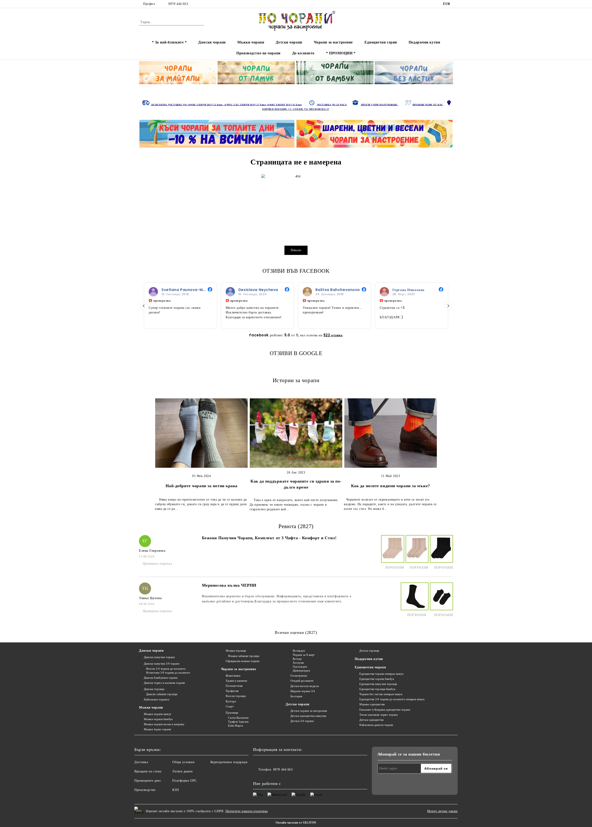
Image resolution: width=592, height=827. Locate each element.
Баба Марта (235, 725)
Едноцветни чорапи (370, 667)
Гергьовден (300, 666)
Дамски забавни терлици (161, 694)
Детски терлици (369, 650)
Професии (232, 691)
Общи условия (183, 762)
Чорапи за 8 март (304, 655)
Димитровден (301, 670)
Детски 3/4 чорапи (302, 721)
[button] (143, 305)
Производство (145, 790)
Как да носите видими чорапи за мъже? (390, 485)
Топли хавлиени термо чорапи (378, 714)
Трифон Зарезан (238, 721)
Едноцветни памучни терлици (378, 684)
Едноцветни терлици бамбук (377, 689)
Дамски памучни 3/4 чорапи (161, 663)
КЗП (175, 790)
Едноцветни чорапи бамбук (376, 679)
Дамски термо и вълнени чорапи (164, 683)
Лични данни (182, 771)
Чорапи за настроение (333, 42)
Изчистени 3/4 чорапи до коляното (168, 672)
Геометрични (298, 675)
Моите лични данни (442, 811)
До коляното (303, 53)
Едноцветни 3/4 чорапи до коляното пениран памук (392, 699)
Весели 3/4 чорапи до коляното (166, 668)
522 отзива (333, 335)
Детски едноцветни (371, 720)
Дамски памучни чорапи (159, 657)
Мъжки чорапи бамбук (158, 719)
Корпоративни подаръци (229, 762)
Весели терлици (236, 696)
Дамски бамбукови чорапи (160, 677)
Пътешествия (234, 686)
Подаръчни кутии (424, 42)
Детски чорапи (289, 42)
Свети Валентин (238, 717)
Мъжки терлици (236, 650)
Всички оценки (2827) (296, 632)
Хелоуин (298, 662)
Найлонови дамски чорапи (376, 725)
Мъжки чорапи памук (157, 714)
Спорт (230, 706)
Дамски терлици (154, 689)
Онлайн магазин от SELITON (296, 822)
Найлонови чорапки (156, 699)
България (296, 696)
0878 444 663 (178, 4)
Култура (231, 701)
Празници (232, 712)
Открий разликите (302, 680)
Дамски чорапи (211, 42)
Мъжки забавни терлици (243, 656)
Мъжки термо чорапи (157, 729)
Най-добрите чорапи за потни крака (201, 485)
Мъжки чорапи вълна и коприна (164, 724)
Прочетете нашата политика (246, 811)
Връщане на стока (147, 771)
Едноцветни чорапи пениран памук (381, 673)
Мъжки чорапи (250, 42)
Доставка (141, 762)
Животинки (233, 675)
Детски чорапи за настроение (308, 710)
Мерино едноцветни (372, 704)
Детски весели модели (304, 686)
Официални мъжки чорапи (242, 661)
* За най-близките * (169, 42)
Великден (299, 650)
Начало (296, 250)
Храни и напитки (236, 680)
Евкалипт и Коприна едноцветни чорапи (384, 709)
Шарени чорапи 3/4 (302, 691)
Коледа (297, 658)
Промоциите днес (147, 780)
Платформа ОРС (184, 780)
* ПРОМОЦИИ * (341, 53)
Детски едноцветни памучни (308, 716)
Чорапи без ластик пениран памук (380, 694)
